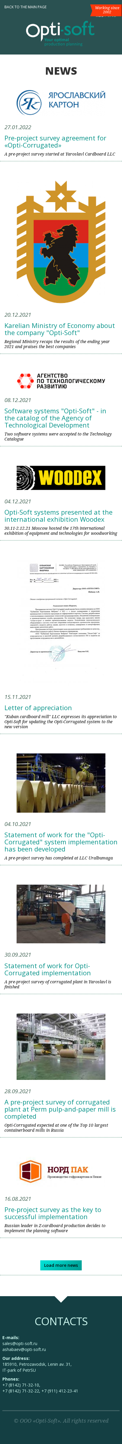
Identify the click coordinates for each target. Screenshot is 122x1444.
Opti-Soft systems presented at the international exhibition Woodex (58, 516)
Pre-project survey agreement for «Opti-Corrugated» (55, 141)
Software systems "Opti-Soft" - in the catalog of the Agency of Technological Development (55, 417)
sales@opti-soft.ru (19, 1343)
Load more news (61, 1265)
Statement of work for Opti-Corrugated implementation (47, 969)
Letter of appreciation (38, 707)
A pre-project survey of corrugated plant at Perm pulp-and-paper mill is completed (60, 1108)
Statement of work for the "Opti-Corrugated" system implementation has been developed (61, 841)
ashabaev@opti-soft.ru (24, 1349)
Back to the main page (25, 6)
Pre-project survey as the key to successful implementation (52, 1213)
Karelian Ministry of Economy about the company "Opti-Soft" (59, 329)
